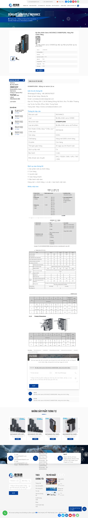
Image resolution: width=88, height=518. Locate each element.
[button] (79, 429)
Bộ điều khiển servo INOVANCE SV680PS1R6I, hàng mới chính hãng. (52, 367)
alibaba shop (62, 512)
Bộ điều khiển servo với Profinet (66, 350)
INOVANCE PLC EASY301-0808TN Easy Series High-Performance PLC (52, 434)
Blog (37, 502)
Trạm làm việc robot (14, 96)
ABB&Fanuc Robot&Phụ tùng (15, 88)
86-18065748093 (48, 1)
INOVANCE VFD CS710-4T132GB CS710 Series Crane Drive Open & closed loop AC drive (17, 434)
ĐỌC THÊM (17, 112)
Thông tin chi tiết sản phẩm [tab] (35, 81)
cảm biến (13, 101)
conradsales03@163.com (21, 459)
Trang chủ (25, 5)
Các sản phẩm (32, 5)
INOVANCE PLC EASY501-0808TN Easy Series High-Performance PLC (70, 434)
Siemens (13, 91)
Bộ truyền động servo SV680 (54, 350)
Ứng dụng (48, 5)
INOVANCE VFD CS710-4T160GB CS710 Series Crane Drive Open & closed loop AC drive (35, 434)
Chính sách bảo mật (40, 505)
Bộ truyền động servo (37, 350)
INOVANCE (76, 350)
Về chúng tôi (41, 5)
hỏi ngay (40, 70)
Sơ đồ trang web (39, 498)
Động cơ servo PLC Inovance (27, 19)
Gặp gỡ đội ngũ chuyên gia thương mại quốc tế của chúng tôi (61, 480)
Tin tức (37, 491)
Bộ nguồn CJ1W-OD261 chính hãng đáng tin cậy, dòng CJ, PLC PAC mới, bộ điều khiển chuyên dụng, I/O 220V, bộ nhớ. (19, 111)
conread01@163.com (33, 1)
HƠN (17, 439)
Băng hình (63, 5)
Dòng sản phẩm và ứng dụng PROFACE (60, 489)
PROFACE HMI (15, 99)
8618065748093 (23, 464)
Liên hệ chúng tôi (71, 5)
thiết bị (12, 83)
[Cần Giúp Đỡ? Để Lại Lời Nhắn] (84, 509)
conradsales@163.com (20, 463)
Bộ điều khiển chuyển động (14, 85)
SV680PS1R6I (45, 350)
